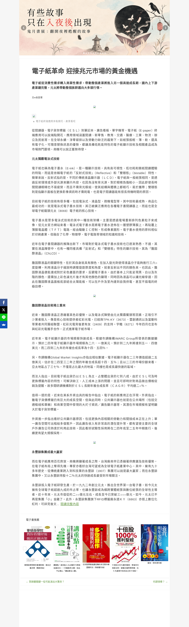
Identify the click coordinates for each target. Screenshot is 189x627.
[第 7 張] (98, 53)
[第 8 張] (100, 53)
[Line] (3, 317)
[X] (3, 310)
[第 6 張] (95, 53)
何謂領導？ (160, 581)
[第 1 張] (83, 53)
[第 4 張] (91, 53)
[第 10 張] (105, 53)
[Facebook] (3, 302)
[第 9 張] (102, 53)
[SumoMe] (3, 324)
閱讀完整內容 (70, 504)
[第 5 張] (93, 53)
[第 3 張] (88, 53)
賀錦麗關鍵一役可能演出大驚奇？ (45, 581)
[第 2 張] (86, 53)
